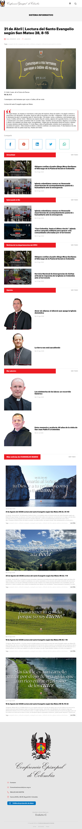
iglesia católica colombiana (60, 523)
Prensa (47, 826)
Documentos (41, 826)
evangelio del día (13, 44)
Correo (34, 826)
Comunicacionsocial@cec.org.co (20, 787)
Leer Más (72, 523)
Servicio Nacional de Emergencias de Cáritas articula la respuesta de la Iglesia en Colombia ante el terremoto (55, 276)
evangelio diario (13, 523)
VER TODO (74, 155)
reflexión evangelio (24, 523)
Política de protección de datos (23, 803)
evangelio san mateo (23, 44)
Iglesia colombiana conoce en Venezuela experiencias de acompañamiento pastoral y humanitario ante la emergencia (54, 185)
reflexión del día (47, 523)
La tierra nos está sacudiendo (47, 348)
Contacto (13, 782)
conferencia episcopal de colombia (51, 44)
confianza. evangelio (35, 44)
